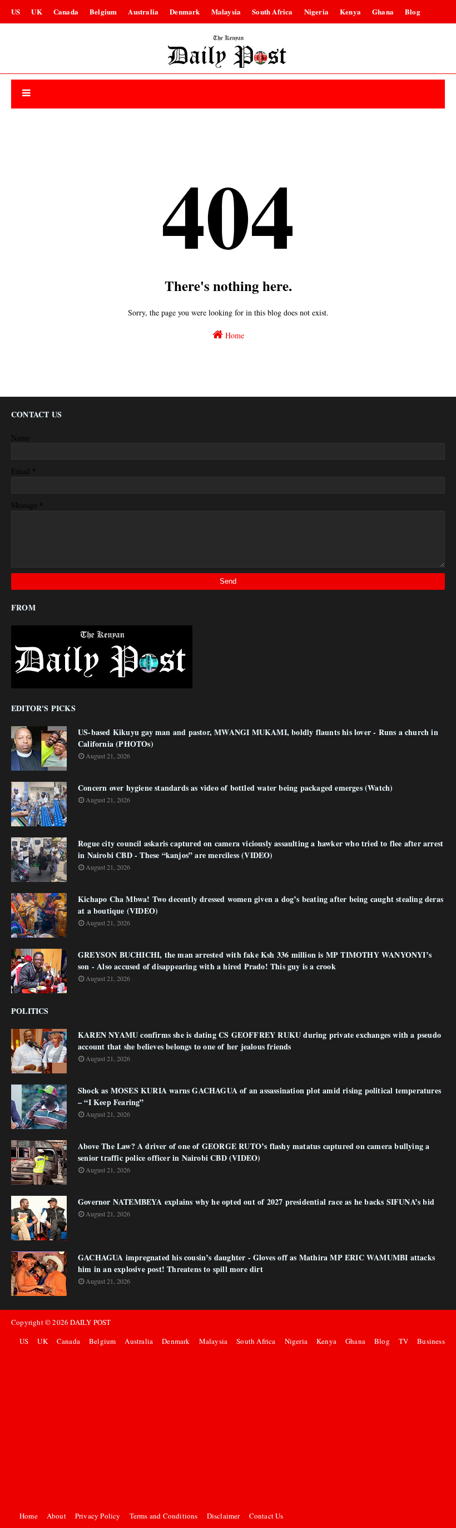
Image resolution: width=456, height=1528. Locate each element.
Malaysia (226, 11)
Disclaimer (223, 1516)
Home (233, 335)
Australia (143, 11)
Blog (412, 11)
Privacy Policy (98, 1516)
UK (36, 11)
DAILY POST (90, 1322)
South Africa (272, 11)
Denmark (185, 11)
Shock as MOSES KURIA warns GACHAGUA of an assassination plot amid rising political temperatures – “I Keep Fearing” (259, 1096)
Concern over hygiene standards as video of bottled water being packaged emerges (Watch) (235, 787)
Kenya (350, 11)
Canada (65, 11)
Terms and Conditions (164, 1516)
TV (403, 1341)
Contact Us (266, 1516)
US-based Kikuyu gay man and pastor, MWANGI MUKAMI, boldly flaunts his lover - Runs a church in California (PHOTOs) (258, 738)
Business (431, 1341)
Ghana (383, 11)
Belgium (103, 11)
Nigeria (316, 11)
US (15, 11)
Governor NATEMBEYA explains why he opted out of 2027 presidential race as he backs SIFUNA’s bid (256, 1201)
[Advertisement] (230, 1428)
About (56, 1516)
